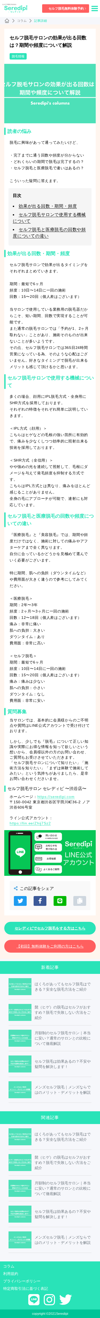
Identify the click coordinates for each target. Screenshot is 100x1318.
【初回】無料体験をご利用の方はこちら (50, 946)
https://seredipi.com (56, 797)
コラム (22, 21)
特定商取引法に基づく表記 (25, 1288)
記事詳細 (40, 21)
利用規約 (10, 1273)
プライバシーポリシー (22, 1281)
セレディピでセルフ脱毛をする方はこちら (50, 928)
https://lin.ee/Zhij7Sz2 (30, 823)
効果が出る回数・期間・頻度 (48, 206)
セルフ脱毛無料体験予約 (66, 8)
